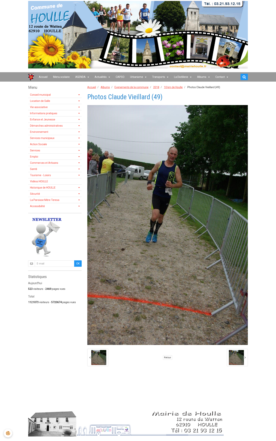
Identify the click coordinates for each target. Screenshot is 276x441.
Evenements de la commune (132, 87)
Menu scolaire (61, 76)
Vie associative (39, 107)
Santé (33, 169)
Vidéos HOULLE (39, 181)
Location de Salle (40, 100)
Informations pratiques (43, 113)
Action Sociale (38, 144)
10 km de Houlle (173, 87)
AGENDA (80, 76)
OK (78, 263)
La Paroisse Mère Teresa (44, 199)
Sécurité (35, 193)
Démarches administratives (46, 125)
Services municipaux (42, 138)
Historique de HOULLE (43, 187)
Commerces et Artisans (44, 162)
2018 (156, 87)
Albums (202, 76)
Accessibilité (37, 206)
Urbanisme (137, 76)
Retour (167, 357)
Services (35, 150)
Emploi (34, 156)
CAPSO (120, 76)
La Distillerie (181, 76)
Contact (220, 76)
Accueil (43, 76)
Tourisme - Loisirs (40, 175)
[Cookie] (8, 433)
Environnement (39, 131)
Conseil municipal (40, 94)
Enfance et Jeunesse (42, 119)
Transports (159, 76)
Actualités (101, 76)
